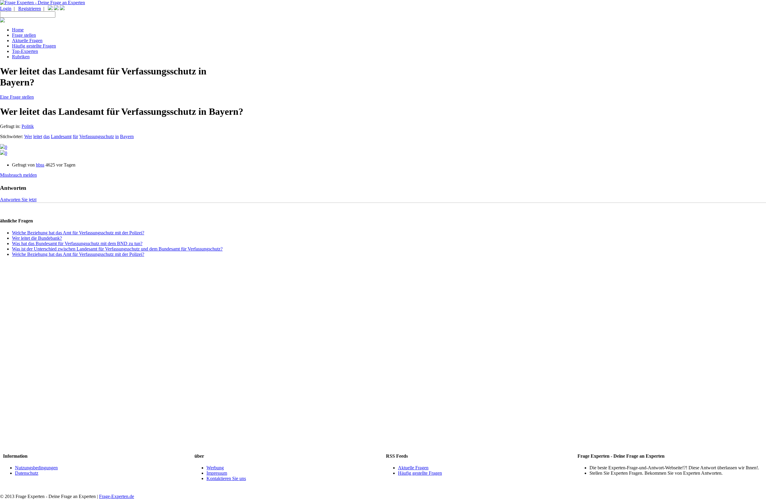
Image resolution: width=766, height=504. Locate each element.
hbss (40, 164)
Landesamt (61, 136)
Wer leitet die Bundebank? (37, 238)
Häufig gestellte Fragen (420, 473)
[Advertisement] (383, 354)
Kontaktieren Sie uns (226, 478)
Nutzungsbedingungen (36, 467)
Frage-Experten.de (116, 496)
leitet (37, 136)
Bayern (127, 136)
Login (5, 8)
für (75, 136)
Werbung (215, 467)
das (46, 136)
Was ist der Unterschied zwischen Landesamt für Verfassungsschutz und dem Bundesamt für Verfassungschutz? (117, 248)
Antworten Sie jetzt (18, 199)
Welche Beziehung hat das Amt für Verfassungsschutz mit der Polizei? (78, 232)
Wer (28, 136)
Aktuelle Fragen (413, 467)
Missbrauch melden (18, 175)
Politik (28, 126)
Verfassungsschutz (96, 136)
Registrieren (29, 8)
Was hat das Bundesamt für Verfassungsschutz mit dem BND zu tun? (77, 243)
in (117, 136)
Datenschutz (26, 473)
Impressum (216, 473)
